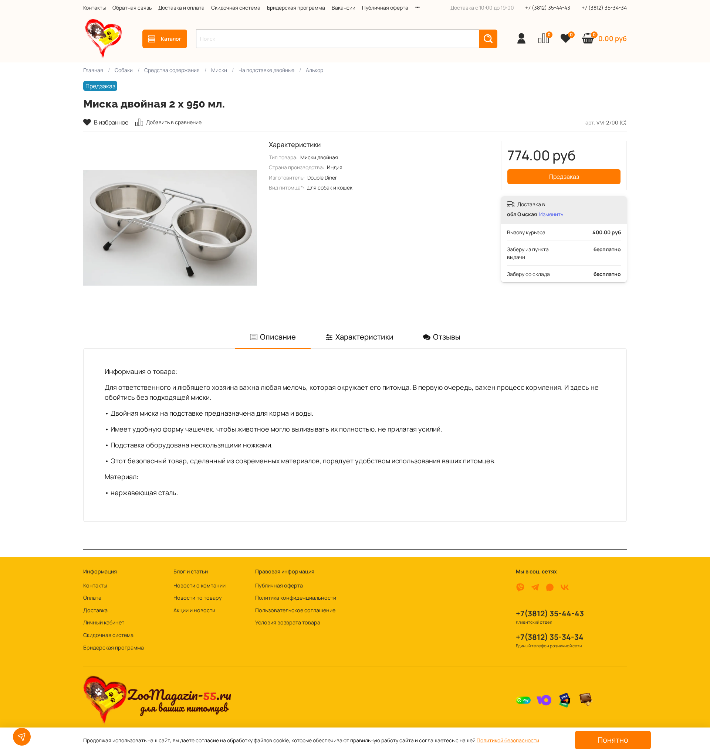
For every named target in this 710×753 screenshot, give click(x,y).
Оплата (92, 597)
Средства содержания (172, 70)
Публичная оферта (385, 7)
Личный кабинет (103, 622)
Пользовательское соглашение (295, 610)
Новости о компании (199, 585)
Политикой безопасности (508, 740)
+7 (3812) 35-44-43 (547, 7)
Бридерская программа (296, 7)
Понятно (613, 740)
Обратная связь (132, 7)
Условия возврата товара (287, 622)
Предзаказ (564, 177)
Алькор (314, 70)
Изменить (551, 214)
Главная (93, 70)
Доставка (95, 610)
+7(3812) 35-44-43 (550, 613)
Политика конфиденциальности (295, 597)
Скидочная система (235, 7)
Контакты (94, 7)
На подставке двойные (266, 70)
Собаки (124, 70)
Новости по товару (197, 597)
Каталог (171, 38)
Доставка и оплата (181, 7)
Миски (219, 70)
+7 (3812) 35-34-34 (604, 7)
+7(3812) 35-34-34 (550, 637)
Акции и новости (194, 610)
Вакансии (343, 7)
